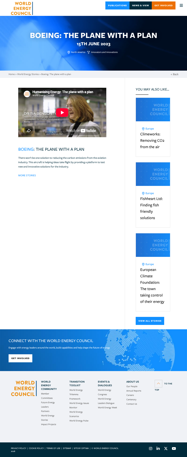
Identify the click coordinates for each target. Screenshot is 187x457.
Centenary (131, 399)
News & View (140, 5)
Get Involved (163, 5)
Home (12, 74)
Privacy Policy (18, 448)
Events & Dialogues (105, 383)
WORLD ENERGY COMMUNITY (49, 385)
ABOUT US (132, 381)
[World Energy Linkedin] (158, 449)
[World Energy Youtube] (173, 449)
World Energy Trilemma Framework (76, 394)
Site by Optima (81, 448)
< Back (174, 74)
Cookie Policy (36, 448)
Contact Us (131, 403)
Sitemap (67, 448)
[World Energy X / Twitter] (165, 449)
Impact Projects (48, 424)
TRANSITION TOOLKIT (77, 383)
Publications (117, 5)
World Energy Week (107, 407)
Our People (131, 386)
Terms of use (53, 448)
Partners (45, 411)
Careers (130, 395)
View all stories (149, 320)
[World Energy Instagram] (150, 449)
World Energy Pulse (78, 420)
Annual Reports (133, 390)
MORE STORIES (27, 175)
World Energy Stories (28, 74)
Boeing (26, 149)
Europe (150, 129)
